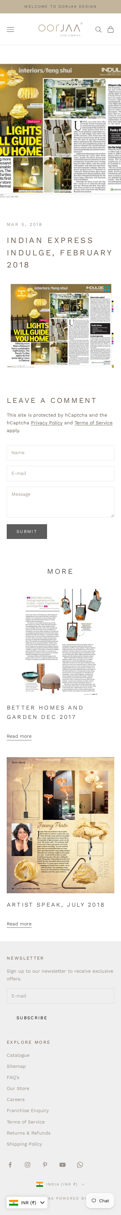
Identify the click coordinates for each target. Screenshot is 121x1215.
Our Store (18, 1088)
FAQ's (13, 1077)
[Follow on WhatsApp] (80, 1164)
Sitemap (16, 1066)
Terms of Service (94, 422)
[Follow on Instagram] (27, 1164)
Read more (19, 736)
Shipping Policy (24, 1144)
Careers (16, 1099)
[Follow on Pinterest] (45, 1164)
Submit (26, 531)
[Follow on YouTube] (62, 1164)
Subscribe (31, 1017)
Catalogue (18, 1055)
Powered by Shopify (82, 1198)
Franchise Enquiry (28, 1110)
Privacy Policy (47, 422)
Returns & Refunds (28, 1133)
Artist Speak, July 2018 (56, 904)
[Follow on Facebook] (10, 1164)
